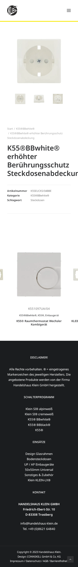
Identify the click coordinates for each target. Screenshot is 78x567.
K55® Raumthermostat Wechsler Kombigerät (39, 322)
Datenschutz (33, 561)
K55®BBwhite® (25, 128)
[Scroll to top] (70, 559)
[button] (20, 99)
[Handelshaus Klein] (12, 10)
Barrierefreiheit (59, 561)
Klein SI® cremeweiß (39, 414)
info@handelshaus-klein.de (39, 523)
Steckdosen (37, 200)
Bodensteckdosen (39, 459)
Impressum (17, 561)
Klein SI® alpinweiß (39, 409)
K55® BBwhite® (39, 419)
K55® (41, 315)
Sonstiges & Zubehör (39, 475)
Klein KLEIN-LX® (39, 480)
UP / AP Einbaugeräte (39, 464)
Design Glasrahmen (39, 454)
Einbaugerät (52, 315)
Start (10, 128)
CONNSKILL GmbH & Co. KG (44, 556)
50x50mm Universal (39, 470)
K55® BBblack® (39, 425)
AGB (46, 561)
